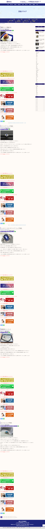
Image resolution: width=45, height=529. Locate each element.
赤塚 (36, 89)
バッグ (37, 57)
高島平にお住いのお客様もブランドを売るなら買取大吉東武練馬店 (41, 40)
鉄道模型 (37, 68)
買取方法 (30, 4)
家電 (36, 73)
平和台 (9, 129)
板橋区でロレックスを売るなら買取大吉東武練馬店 (41, 35)
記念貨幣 (37, 64)
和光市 (37, 93)
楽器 (36, 77)
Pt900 (9, 231)
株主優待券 (37, 70)
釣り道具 (37, 76)
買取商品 (15, 4)
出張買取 (19, 527)
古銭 (36, 65)
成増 (36, 91)
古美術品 (37, 72)
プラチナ (3, 231)
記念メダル (37, 63)
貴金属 (6, 30)
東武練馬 (13, 30)
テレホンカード (37, 69)
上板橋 (37, 92)
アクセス (26, 527)
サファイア (7, 129)
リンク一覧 (40, 527)
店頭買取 (17, 527)
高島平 (37, 90)
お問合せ (29, 527)
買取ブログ (26, 4)
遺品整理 (24, 527)
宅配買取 (22, 527)
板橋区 (15, 231)
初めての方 (11, 4)
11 (14, 517)
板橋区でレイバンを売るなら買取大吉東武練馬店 (41, 31)
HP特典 (23, 4)
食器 (36, 61)
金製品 (37, 55)
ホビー (37, 81)
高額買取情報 (37, 52)
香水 (36, 78)
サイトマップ (37, 527)
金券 (36, 67)
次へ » (16, 517)
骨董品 (37, 71)
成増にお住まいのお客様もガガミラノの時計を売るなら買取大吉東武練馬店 (41, 43)
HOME (8, 4)
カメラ (37, 60)
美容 (36, 80)
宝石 (7, 30)
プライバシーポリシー (33, 527)
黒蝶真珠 (5, 332)
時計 (36, 59)
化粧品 (37, 79)
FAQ (27, 527)
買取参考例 (19, 4)
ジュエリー (4, 30)
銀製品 (37, 56)
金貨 (36, 62)
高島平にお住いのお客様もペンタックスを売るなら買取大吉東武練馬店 (41, 47)
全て (36, 51)
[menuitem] (8, 4)
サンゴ (10, 30)
